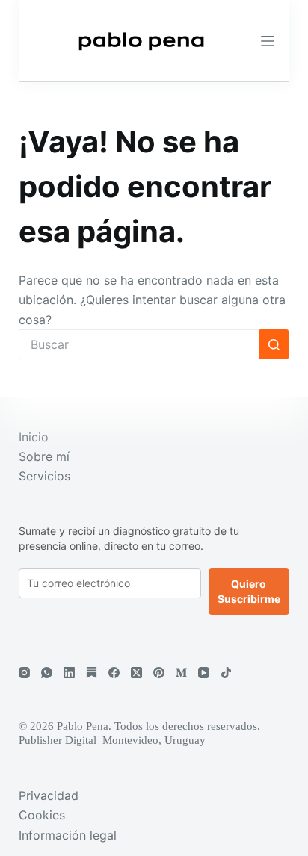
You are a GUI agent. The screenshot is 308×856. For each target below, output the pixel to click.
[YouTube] (203, 672)
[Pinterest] (158, 672)
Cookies (42, 814)
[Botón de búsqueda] (274, 344)
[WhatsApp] (46, 672)
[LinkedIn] (69, 672)
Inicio (34, 436)
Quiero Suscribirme (249, 591)
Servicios (44, 475)
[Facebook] (114, 672)
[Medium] (181, 672)
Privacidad (48, 795)
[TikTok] (226, 672)
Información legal (68, 835)
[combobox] (139, 344)
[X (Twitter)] (136, 672)
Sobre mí (44, 456)
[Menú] (267, 41)
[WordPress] (91, 672)
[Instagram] (24, 672)
